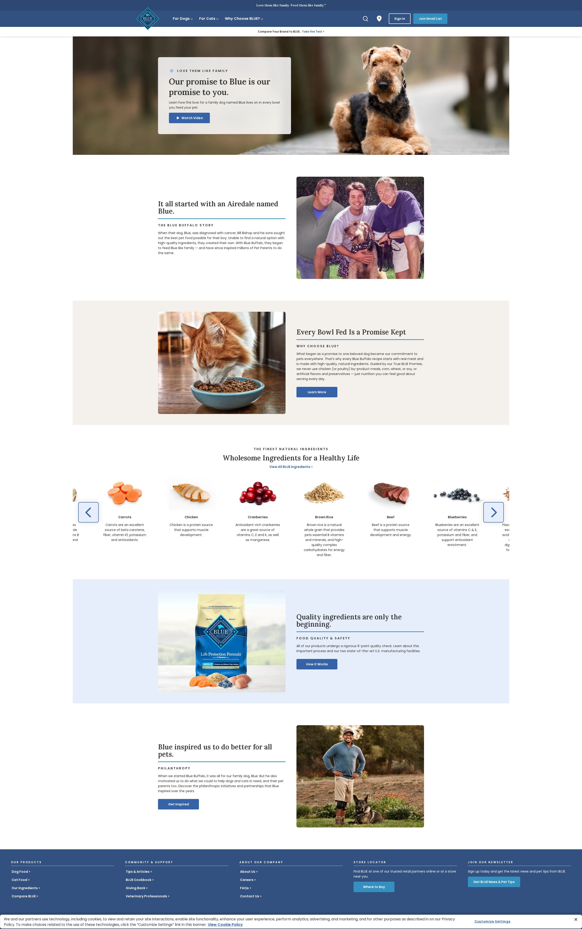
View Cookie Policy (225, 924)
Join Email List (430, 18)
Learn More (317, 392)
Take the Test (312, 31)
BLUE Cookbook (138, 880)
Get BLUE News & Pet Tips (494, 882)
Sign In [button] (399, 18)
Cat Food (19, 880)
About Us (247, 871)
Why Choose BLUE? (242, 18)
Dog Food (20, 871)
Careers (246, 880)
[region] (291, 516)
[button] (189, 118)
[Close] (576, 919)
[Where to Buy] (379, 18)
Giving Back (135, 888)
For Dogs (181, 18)
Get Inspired (178, 804)
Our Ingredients (25, 888)
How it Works (317, 664)
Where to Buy (374, 887)
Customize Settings (492, 921)
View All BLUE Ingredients (289, 466)
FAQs (244, 888)
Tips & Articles (138, 871)
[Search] (365, 18)
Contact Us (249, 896)
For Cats (207, 18)
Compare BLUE (24, 896)
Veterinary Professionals (146, 896)
